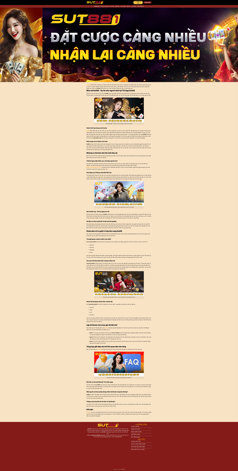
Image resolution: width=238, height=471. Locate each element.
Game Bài (117, 6)
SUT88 (89, 428)
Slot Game (123, 6)
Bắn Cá (128, 6)
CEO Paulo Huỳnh (104, 6)
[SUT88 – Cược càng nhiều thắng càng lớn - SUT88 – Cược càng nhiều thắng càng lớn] (94, 2)
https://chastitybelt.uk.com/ (98, 435)
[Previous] (6, 44)
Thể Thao (112, 6)
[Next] (232, 44)
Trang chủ (96, 6)
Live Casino (133, 6)
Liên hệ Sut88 (140, 6)
